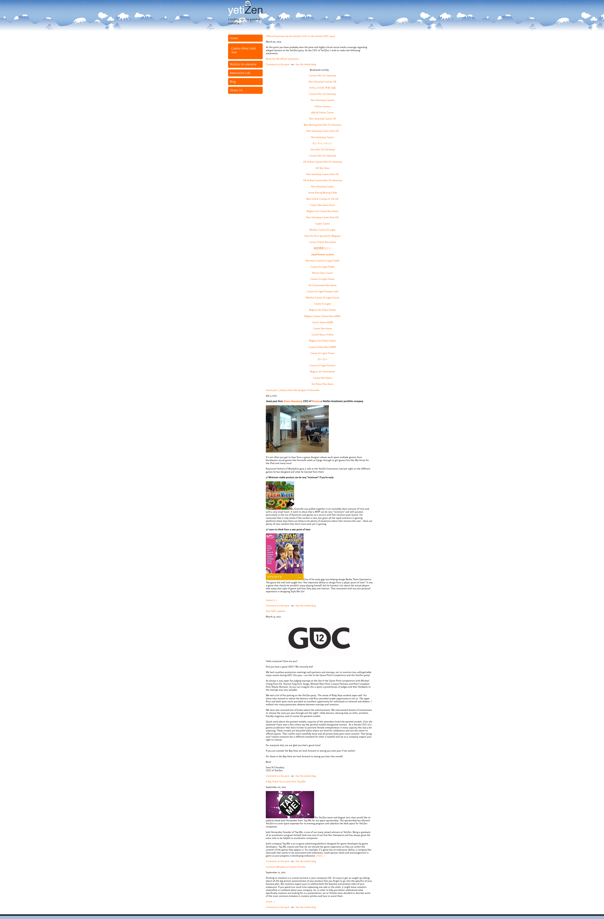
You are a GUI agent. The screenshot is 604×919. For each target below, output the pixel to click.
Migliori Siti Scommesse (322, 371)
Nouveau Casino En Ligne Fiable (322, 260)
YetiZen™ (246, 8)
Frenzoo (315, 401)
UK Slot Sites (322, 168)
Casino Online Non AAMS (322, 346)
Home (234, 38)
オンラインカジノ (322, 143)
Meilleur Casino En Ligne (322, 229)
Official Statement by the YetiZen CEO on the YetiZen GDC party (300, 36)
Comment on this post (277, 64)
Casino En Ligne (322, 303)
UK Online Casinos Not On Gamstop (322, 161)
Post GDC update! (275, 611)
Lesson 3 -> (271, 600)
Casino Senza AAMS (322, 322)
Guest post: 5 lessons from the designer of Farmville (292, 390)
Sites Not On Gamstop (322, 149)
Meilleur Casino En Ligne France (322, 297)
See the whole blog (306, 64)
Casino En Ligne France (322, 278)
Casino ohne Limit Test (243, 50)
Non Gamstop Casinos (322, 100)
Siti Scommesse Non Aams (322, 285)
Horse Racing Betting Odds (322, 192)
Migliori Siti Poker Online (322, 309)
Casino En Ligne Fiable (322, 266)
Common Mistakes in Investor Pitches (285, 866)
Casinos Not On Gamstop (322, 75)
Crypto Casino (322, 223)
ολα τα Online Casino (322, 112)
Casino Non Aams (322, 328)
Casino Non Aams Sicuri (322, 205)
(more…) (320, 855)
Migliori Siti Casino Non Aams (322, 211)
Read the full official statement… (283, 58)
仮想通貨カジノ (322, 248)
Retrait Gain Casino (322, 272)
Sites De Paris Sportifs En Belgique (323, 235)
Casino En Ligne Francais (322, 365)
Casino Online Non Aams (322, 241)
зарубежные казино (322, 254)
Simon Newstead (292, 401)
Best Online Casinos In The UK (322, 198)
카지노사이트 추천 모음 (322, 87)
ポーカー (322, 359)
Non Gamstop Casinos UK (322, 81)
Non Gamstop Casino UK (322, 118)
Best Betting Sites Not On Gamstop (322, 124)
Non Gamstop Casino (322, 137)
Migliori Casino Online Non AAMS (322, 316)
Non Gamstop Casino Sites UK (322, 130)
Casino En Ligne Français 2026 (322, 291)
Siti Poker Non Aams (322, 383)
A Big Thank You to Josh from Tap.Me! (286, 781)
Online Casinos (322, 106)
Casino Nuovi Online (322, 334)
